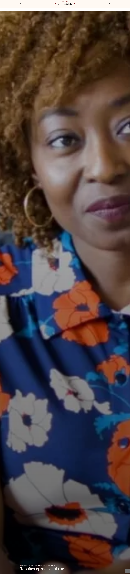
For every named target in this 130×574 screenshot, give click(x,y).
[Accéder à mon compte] (109, 3)
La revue (49, 9)
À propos (81, 9)
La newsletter (57, 9)
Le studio (65, 9)
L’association (73, 9)
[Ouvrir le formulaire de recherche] (20, 3)
